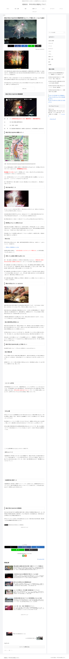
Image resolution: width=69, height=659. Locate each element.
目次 (23, 88)
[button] (38, 46)
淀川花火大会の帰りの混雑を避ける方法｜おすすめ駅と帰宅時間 (56, 82)
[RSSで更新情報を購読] (26, 556)
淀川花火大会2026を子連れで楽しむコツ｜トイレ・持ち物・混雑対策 (56, 86)
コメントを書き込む (24, 646)
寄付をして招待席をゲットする (12, 247)
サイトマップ (53, 119)
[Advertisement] (24, 535)
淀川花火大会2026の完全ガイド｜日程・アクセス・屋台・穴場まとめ (56, 78)
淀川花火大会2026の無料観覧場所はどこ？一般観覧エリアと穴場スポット (56, 73)
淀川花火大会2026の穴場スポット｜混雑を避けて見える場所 (56, 90)
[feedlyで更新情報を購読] (23, 556)
